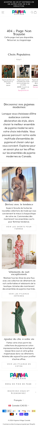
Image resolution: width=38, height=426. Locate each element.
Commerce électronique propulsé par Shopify (19, 424)
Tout (19, 60)
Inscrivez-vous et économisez (18, 392)
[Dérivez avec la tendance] (19, 184)
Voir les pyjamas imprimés (19, 295)
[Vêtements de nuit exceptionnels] (19, 251)
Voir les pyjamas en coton (19, 365)
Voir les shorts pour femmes (19, 228)
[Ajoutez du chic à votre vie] (19, 318)
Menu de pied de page (18, 384)
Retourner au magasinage (19, 40)
